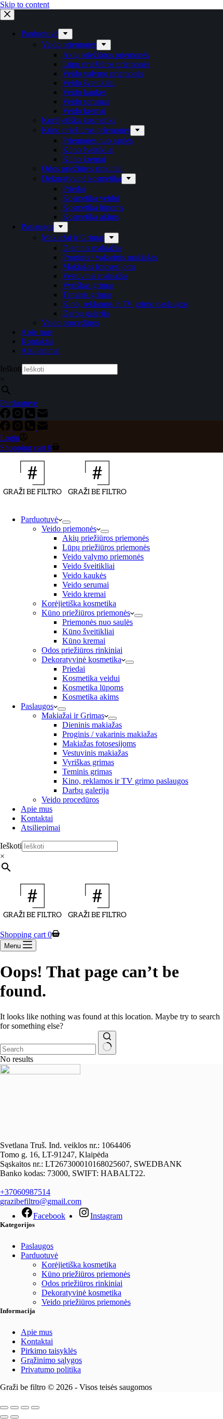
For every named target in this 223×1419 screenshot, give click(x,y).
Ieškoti (11, 845)
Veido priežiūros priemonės (86, 1302)
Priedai (73, 668)
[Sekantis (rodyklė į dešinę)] (14, 1416)
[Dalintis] (25, 1407)
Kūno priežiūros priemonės (85, 612)
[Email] (42, 428)
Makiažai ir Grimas (72, 715)
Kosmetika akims (90, 696)
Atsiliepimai (40, 827)
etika (113, 1292)
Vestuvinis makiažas (95, 752)
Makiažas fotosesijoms (99, 743)
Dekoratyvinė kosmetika (81, 659)
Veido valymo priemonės (103, 556)
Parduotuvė (39, 519)
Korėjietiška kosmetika (78, 603)
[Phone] (31, 428)
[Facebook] (6, 428)
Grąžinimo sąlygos (51, 1360)
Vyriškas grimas (88, 762)
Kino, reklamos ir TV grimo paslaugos (125, 780)
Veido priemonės (68, 528)
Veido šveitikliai (88, 566)
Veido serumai (85, 584)
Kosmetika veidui (91, 678)
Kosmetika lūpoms (92, 687)
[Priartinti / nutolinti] (4, 1407)
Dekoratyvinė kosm (73, 1292)
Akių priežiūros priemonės (105, 538)
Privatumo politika (51, 1369)
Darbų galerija (85, 790)
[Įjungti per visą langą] (14, 1407)
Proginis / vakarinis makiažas (109, 734)
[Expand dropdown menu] (66, 522)
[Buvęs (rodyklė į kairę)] (4, 1416)
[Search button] (107, 1043)
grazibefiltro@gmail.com (40, 1201)
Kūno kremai (83, 640)
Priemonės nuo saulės (97, 622)
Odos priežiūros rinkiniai (81, 650)
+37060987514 (25, 1192)
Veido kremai (84, 594)
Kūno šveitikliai (88, 631)
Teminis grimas (87, 771)
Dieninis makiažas (92, 724)
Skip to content (24, 4)
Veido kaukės (84, 575)
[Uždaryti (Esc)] (35, 1407)
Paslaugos (37, 706)
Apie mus (36, 808)
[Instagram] (18, 428)
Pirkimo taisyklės (49, 1350)
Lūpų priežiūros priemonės (106, 547)
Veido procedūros (70, 799)
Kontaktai (37, 818)
